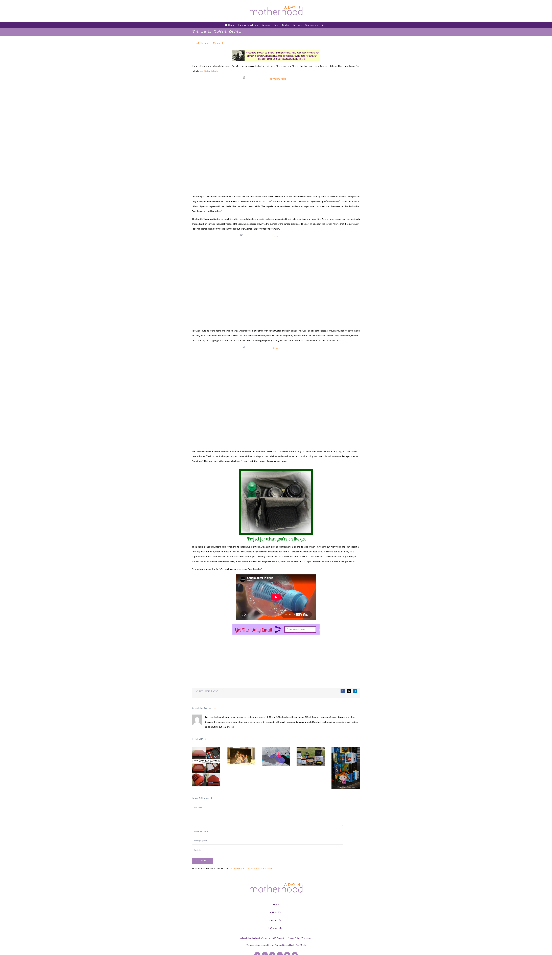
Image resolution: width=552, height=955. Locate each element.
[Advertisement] (276, 657)
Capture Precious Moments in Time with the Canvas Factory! (241, 756)
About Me (276, 920)
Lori (197, 43)
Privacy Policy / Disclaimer (300, 938)
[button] (323, 25)
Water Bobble (211, 70)
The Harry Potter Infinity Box (346, 768)
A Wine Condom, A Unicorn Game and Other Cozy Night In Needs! (311, 756)
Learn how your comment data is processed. (251, 868)
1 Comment (217, 43)
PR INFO (276, 912)
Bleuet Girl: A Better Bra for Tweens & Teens (276, 756)
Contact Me (276, 928)
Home (276, 904)
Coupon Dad (280, 945)
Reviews (205, 43)
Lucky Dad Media (298, 945)
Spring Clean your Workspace (206, 766)
